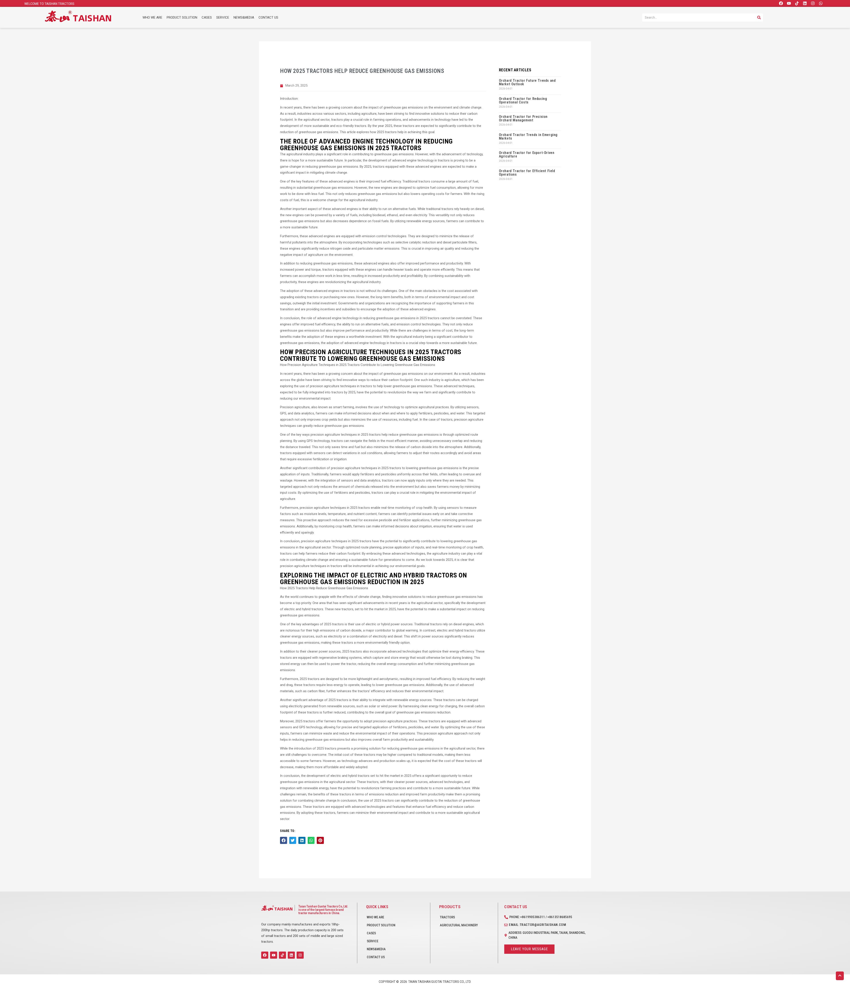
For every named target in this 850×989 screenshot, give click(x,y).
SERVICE (222, 17)
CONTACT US (268, 17)
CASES (207, 17)
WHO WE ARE (152, 17)
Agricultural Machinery (459, 925)
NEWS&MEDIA (244, 17)
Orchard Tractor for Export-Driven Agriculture (526, 154)
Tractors (447, 917)
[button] (283, 840)
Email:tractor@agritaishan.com (537, 925)
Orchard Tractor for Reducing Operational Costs (523, 100)
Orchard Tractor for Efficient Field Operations (527, 173)
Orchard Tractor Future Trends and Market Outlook (527, 82)
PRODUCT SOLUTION (182, 17)
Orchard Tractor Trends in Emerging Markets (528, 136)
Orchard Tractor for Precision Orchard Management (523, 118)
